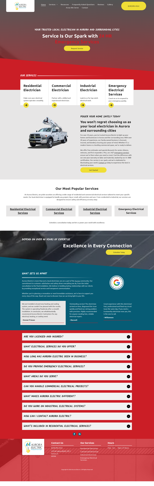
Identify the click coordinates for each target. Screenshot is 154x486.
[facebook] (74, 434)
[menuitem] (43, 4)
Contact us (102, 163)
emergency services (121, 152)
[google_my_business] (79, 434)
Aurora (77, 281)
